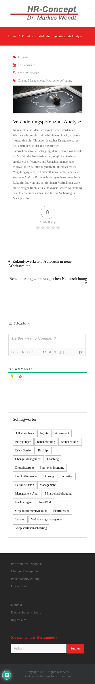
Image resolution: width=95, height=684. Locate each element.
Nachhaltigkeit (24, 502)
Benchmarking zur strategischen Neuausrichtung (48, 278)
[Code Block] (49, 352)
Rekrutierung (61, 510)
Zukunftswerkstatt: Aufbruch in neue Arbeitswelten (40, 263)
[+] (65, 351)
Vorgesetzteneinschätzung (31, 528)
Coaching (53, 459)
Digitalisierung (24, 467)
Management (48, 485)
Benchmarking (46, 441)
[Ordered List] (33, 352)
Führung (48, 476)
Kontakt (16, 605)
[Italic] (17, 352)
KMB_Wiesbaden (28, 73)
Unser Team (19, 586)
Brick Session (23, 450)
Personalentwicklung (25, 579)
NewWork (45, 502)
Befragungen (23, 441)
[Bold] (12, 352)
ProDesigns (63, 676)
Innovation (66, 476)
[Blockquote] (44, 352)
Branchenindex (70, 441)
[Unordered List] (39, 352)
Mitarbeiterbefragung (59, 80)
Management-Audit (27, 493)
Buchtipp (43, 450)
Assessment (62, 433)
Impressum (18, 620)
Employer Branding (52, 467)
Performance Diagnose (26, 564)
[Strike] (28, 352)
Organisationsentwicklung (31, 510)
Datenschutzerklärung (26, 612)
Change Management (31, 80)
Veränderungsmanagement (47, 519)
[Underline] (23, 352)
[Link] (54, 352)
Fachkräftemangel (26, 476)
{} (60, 351)
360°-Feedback (24, 433)
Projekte (23, 57)
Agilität (44, 433)
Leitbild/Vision (24, 485)
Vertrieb (20, 519)
